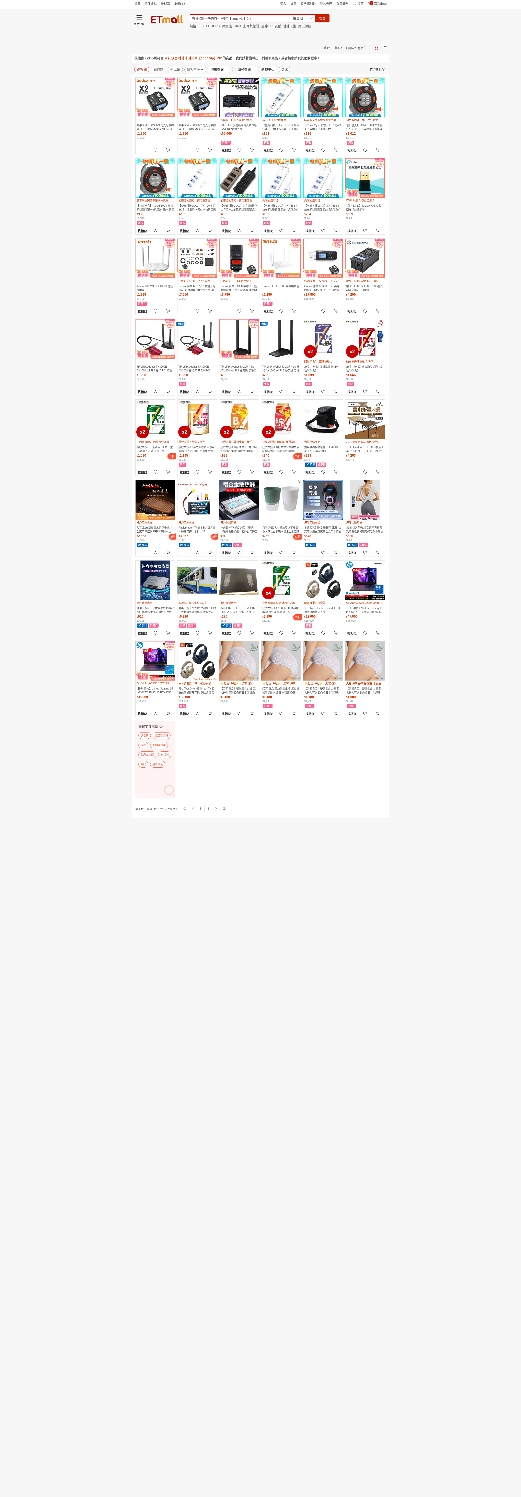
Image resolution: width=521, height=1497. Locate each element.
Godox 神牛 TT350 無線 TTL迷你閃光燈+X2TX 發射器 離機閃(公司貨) (238, 288)
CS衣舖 (275, 26)
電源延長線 (161, 735)
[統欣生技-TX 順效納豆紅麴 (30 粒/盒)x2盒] (365, 339)
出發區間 (244, 69)
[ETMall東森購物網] (167, 19)
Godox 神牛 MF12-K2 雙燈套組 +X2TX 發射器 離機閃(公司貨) (196, 288)
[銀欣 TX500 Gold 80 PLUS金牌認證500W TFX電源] (365, 258)
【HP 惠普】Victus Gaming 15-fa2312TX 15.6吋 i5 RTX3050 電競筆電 (155, 690)
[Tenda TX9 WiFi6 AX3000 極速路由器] (155, 258)
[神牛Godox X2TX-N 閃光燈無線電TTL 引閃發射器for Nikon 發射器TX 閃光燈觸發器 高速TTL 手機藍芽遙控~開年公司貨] (155, 97)
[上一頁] (193, 808)
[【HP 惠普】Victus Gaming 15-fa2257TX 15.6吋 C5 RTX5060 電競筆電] (365, 580)
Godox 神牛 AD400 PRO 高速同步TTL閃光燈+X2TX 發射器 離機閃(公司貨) (321, 288)
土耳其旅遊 (251, 26)
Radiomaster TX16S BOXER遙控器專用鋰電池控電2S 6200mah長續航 (196, 529)
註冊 (293, 4)
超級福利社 (308, 4)
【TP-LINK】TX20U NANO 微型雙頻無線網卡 (364, 207)
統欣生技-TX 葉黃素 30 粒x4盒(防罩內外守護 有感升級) (280, 610)
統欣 (143, 764)
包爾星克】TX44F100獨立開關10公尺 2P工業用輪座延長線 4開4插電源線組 (364, 127)
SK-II (237, 26)
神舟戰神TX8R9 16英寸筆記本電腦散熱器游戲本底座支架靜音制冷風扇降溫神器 (238, 529)
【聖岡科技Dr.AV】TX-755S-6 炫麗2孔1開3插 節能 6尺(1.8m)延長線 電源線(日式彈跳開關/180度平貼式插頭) (322, 207)
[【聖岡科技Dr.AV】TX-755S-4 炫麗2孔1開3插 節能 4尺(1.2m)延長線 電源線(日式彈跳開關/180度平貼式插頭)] (281, 178)
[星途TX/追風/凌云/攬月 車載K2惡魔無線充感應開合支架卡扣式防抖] (323, 500)
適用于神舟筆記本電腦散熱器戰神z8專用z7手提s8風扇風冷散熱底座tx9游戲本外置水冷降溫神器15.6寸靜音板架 (155, 610)
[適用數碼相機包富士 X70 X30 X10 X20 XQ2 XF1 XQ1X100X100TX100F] (323, 419)
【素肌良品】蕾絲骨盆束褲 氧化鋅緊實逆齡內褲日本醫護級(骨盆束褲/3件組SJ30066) (321, 690)
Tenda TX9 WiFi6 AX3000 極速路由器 (155, 288)
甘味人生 (289, 26)
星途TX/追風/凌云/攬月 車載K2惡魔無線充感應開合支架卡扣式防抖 (322, 529)
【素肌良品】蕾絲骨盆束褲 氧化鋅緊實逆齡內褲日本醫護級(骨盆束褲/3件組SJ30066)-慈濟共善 (238, 690)
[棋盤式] (376, 48)
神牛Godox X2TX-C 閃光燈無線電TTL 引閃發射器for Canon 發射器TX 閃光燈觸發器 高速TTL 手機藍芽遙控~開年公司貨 (197, 127)
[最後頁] (224, 808)
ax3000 (164, 754)
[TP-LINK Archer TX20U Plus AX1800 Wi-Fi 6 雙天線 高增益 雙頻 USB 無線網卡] (239, 339)
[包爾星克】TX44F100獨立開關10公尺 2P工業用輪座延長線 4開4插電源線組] (365, 97)
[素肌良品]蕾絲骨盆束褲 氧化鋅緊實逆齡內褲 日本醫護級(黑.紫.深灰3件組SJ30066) (280, 690)
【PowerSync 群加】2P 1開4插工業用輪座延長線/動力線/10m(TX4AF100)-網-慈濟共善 (322, 127)
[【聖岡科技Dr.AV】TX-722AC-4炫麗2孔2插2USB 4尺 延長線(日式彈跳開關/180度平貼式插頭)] (281, 97)
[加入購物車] (168, 149)
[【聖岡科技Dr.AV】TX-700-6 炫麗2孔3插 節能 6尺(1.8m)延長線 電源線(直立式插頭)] (197, 178)
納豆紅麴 (157, 764)
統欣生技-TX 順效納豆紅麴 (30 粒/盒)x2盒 (364, 368)
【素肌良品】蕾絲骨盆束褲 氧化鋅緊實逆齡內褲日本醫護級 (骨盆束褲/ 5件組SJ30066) (363, 690)
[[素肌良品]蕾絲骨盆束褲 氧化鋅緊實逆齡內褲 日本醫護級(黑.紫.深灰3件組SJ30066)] (281, 661)
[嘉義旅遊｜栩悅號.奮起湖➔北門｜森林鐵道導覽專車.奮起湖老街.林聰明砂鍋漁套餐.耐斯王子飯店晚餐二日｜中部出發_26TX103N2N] (197, 580)
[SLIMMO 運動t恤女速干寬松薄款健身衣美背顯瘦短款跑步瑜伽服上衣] (365, 500)
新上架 (175, 69)
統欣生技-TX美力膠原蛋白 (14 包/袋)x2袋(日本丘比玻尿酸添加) (196, 449)
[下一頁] (216, 808)
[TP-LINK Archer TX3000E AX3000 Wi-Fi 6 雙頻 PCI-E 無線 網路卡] (155, 339)
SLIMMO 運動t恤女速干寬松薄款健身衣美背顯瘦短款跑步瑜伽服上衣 (364, 529)
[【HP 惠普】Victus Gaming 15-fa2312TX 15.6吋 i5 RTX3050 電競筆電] (155, 661)
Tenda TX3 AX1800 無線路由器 (280, 286)
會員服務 (342, 4)
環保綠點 (150, 4)
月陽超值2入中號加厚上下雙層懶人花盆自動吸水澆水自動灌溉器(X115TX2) (280, 529)
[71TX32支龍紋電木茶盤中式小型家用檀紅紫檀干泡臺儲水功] (155, 500)
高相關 (142, 69)
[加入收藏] (155, 149)
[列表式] (385, 48)
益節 (264, 26)
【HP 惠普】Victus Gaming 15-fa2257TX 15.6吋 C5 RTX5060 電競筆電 (364, 610)
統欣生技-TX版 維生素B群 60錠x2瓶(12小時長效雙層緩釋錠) (238, 449)
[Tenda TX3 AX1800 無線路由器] (281, 258)
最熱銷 (158, 69)
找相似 (226, 150)
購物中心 (267, 69)
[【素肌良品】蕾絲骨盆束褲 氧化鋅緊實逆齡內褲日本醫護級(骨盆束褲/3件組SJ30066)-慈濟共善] (239, 661)
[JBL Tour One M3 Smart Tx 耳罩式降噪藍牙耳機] (323, 580)
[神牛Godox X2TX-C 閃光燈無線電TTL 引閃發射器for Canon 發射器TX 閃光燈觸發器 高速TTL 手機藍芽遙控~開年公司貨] (197, 97)
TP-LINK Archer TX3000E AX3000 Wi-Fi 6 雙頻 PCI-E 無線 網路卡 (155, 368)
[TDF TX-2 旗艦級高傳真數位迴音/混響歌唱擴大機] (239, 97)
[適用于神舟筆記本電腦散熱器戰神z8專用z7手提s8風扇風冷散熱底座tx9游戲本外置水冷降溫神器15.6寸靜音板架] (155, 580)
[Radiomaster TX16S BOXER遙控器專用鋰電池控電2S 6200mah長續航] (197, 500)
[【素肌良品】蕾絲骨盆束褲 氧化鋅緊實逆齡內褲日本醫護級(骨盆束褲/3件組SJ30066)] (323, 661)
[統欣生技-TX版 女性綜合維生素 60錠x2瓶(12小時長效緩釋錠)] (281, 419)
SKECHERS (210, 26)
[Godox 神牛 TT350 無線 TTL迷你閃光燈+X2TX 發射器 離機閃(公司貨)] (239, 258)
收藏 (361, 4)
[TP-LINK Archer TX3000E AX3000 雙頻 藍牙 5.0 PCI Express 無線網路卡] (197, 339)
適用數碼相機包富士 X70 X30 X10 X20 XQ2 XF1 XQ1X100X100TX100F (321, 449)
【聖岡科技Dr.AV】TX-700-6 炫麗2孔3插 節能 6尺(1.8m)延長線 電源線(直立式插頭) (197, 207)
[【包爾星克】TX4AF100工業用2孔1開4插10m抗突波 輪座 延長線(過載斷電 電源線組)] (155, 178)
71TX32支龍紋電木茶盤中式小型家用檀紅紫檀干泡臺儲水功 (154, 529)
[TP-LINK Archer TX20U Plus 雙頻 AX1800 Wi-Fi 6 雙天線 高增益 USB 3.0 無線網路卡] (281, 339)
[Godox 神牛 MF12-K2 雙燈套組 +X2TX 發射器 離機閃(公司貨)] (197, 258)
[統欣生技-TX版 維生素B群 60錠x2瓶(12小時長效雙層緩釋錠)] (239, 419)
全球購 (165, 4)
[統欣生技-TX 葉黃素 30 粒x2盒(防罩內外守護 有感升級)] (155, 419)
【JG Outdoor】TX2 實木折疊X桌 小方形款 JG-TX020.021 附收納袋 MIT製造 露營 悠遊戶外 (364, 449)
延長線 (145, 735)
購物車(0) (379, 4)
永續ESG (180, 4)
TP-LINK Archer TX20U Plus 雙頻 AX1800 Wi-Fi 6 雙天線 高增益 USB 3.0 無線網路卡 (280, 368)
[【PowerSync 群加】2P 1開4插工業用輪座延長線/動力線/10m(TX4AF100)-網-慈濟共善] (323, 97)
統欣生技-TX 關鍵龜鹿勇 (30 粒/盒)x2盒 (321, 368)
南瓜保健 (304, 26)
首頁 (137, 4)
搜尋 (322, 18)
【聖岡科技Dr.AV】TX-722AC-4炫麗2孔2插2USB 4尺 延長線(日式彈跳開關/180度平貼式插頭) (281, 127)
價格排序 (193, 69)
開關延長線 (159, 745)
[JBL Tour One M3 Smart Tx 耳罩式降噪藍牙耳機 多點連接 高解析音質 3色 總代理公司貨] (197, 661)
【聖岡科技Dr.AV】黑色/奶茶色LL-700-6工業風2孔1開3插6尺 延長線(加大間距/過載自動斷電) (238, 207)
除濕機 (227, 26)
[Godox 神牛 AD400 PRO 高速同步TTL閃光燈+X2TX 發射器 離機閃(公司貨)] (323, 258)
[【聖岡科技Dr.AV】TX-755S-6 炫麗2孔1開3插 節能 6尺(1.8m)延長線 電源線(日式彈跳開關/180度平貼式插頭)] (323, 178)
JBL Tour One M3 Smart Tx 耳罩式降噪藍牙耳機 (322, 610)
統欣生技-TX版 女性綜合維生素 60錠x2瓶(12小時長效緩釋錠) (280, 449)
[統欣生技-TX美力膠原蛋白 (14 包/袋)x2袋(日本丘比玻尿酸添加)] (197, 419)
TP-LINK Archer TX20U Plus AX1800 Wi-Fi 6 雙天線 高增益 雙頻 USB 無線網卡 (238, 368)
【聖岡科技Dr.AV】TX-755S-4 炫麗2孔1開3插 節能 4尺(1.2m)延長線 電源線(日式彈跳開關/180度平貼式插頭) (280, 207)
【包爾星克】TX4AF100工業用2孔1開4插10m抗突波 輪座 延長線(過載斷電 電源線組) (155, 207)
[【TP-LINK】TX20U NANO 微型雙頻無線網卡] (365, 178)
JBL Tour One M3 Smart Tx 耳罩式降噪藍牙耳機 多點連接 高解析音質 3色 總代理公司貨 (196, 690)
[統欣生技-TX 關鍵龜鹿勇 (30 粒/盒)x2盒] (323, 339)
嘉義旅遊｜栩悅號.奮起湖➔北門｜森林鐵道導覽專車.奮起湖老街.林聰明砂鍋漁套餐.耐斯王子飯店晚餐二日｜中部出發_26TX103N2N (197, 610)
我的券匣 (326, 4)
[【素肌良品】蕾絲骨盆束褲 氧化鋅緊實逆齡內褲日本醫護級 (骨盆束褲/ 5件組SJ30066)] (365, 661)
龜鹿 (143, 745)
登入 (283, 4)
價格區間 (217, 69)
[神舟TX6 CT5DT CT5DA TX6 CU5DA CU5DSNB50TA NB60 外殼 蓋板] (239, 580)
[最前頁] (185, 808)
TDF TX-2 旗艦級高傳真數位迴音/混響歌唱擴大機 (238, 127)
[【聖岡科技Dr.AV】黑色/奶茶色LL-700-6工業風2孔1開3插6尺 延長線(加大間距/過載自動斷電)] (239, 178)
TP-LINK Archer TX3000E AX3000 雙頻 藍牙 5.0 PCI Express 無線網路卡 (194, 368)
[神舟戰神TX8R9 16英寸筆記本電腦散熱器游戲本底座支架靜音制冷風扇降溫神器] (239, 500)
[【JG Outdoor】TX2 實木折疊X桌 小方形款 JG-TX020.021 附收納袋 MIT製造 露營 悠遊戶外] (365, 419)
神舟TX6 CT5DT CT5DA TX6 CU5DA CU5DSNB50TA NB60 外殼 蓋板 (237, 610)
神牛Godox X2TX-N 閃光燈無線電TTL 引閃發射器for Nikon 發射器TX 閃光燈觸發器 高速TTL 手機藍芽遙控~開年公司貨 (155, 127)
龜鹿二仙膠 (147, 754)
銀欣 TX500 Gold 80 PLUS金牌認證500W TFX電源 (364, 288)
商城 (284, 69)
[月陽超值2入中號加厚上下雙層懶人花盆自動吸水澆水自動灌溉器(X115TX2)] (281, 500)
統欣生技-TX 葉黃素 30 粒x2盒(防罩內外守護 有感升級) (155, 449)
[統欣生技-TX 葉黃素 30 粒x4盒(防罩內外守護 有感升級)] (281, 580)
